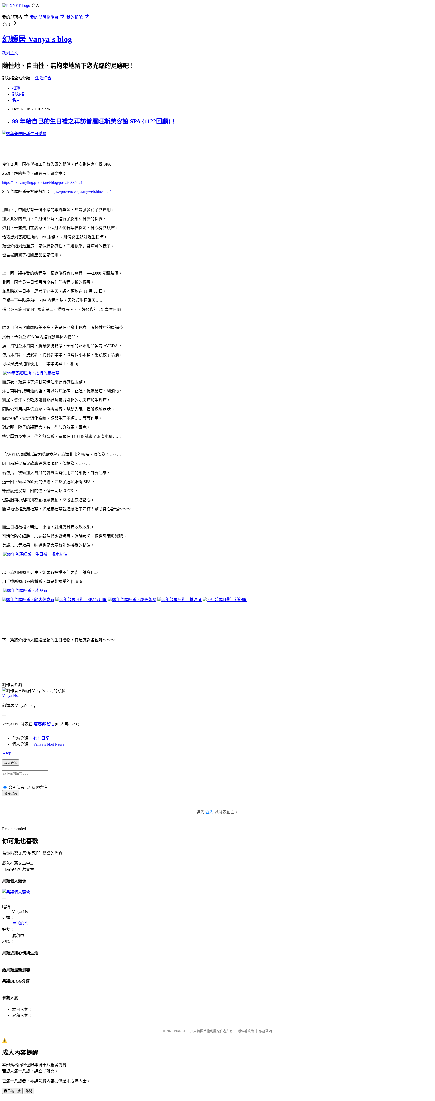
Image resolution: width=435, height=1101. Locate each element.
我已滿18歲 (12, 1091)
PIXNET (180, 1031)
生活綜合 (43, 78)
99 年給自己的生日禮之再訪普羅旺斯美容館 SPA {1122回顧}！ (94, 121)
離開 (29, 1091)
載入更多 (10, 763)
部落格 (18, 94)
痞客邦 (40, 724)
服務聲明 (265, 1031)
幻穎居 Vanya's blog (37, 39)
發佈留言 (10, 793)
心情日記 (41, 738)
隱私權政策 (246, 1031)
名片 (16, 100)
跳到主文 (10, 53)
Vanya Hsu (11, 695)
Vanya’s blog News (48, 744)
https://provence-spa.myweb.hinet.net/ (80, 191)
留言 (51, 724)
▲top (6, 753)
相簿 (16, 88)
